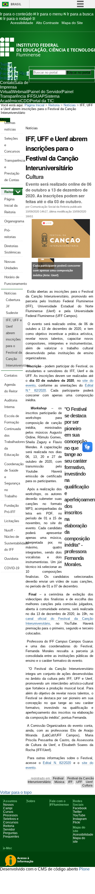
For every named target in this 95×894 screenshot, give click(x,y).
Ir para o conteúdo (18, 14)
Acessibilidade (21, 23)
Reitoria (54, 105)
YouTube (8, 69)
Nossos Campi (8, 806)
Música (59, 782)
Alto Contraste (47, 23)
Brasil (16, 4)
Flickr (24, 73)
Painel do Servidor (45, 92)
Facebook (9, 73)
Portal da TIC (42, 101)
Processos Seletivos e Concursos (10, 819)
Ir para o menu (51, 14)
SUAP (39, 96)
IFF (70, 782)
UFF (79, 782)
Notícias (70, 105)
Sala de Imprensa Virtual (14, 87)
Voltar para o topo (16, 792)
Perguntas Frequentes (11, 834)
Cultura (87, 785)
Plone (84, 869)
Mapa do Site (72, 23)
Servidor (9, 829)
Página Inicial (34, 105)
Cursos (8, 812)
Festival (58, 778)
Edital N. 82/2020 (57, 763)
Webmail (20, 92)
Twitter (6, 64)
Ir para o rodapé (19, 18)
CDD (25, 101)
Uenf (89, 782)
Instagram (9, 78)
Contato (7, 82)
